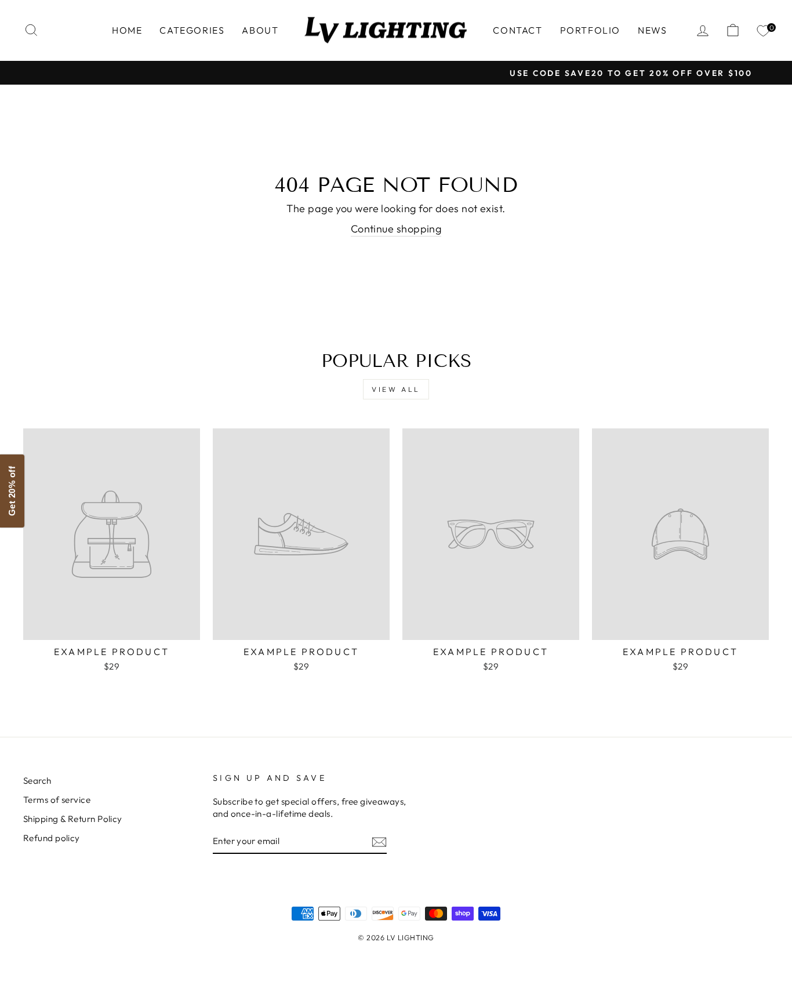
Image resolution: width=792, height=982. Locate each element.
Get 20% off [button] (12, 491)
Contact (517, 30)
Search (37, 780)
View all (396, 389)
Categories (191, 30)
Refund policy (51, 837)
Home (127, 30)
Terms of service (56, 799)
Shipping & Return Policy (72, 818)
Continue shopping (396, 228)
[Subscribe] (379, 841)
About (260, 30)
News (652, 30)
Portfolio (590, 30)
